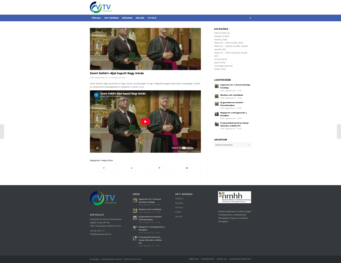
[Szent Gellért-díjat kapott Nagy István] (145, 49)
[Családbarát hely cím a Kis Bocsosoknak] (2, 131)
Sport (217, 62)
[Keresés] (249, 18)
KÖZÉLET (179, 199)
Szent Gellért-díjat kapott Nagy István (117, 73)
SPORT (178, 212)
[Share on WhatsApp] (131, 168)
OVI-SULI (179, 208)
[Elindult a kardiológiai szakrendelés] (339, 131)
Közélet (114, 78)
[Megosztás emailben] (187, 168)
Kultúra (217, 39)
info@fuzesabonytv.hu (100, 234)
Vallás (217, 69)
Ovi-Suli (122, 78)
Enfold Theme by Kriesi (132, 259)
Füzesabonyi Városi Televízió (111, 259)
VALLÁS (178, 217)
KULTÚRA (179, 203)
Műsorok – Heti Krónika (226, 43)
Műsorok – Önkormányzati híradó (230, 53)
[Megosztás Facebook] (104, 168)
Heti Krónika (220, 33)
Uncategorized (221, 66)
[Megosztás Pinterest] (159, 168)
